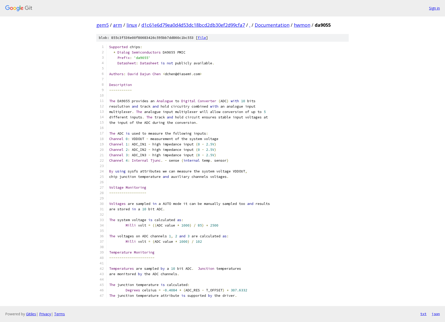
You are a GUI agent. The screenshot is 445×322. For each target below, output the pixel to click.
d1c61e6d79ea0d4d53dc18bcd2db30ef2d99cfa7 (193, 25)
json (436, 313)
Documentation (272, 25)
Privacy (45, 313)
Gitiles (31, 313)
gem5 (102, 25)
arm (117, 25)
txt (423, 313)
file (202, 38)
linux (131, 25)
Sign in (434, 8)
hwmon (302, 25)
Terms (59, 313)
